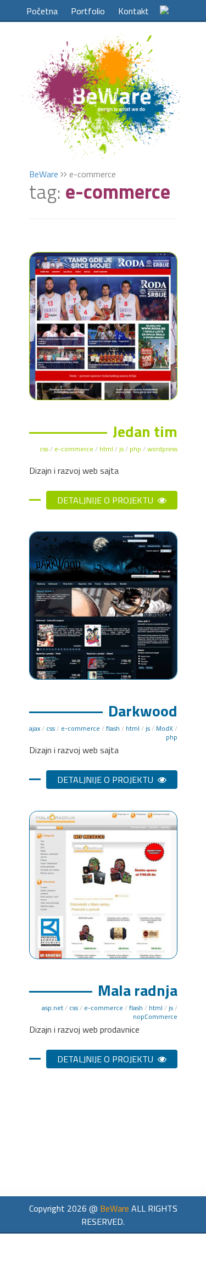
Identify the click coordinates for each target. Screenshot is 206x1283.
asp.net (52, 1007)
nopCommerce (155, 1016)
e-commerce (73, 449)
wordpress (162, 449)
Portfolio (88, 11)
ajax (34, 728)
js (121, 449)
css (44, 449)
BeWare (43, 174)
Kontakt (133, 11)
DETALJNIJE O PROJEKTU (106, 500)
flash (113, 728)
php (135, 449)
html (106, 449)
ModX (164, 728)
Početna (42, 11)
